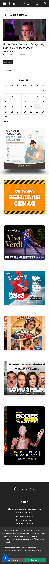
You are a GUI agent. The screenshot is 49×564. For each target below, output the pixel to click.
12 (18, 101)
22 (37, 106)
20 (25, 106)
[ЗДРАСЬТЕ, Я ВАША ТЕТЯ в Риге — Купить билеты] (24, 333)
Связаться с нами (24, 520)
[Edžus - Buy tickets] (24, 288)
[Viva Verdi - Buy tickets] (24, 242)
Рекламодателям (24, 516)
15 (37, 101)
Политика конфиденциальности (24, 508)
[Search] (45, 3)
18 (12, 106)
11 (12, 101)
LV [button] (36, 3)
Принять (35, 560)
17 (6, 106)
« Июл (5, 121)
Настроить (7, 554)
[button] (4, 3)
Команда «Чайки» (24, 512)
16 (43, 101)
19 (18, 106)
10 (6, 101)
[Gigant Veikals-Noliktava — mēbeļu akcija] (24, 197)
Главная (6, 10)
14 (31, 101)
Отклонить (13, 560)
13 (25, 101)
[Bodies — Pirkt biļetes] (24, 435)
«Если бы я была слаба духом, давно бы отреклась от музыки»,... (23, 48)
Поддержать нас (24, 523)
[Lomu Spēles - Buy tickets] (24, 378)
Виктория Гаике (9, 55)
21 (31, 106)
